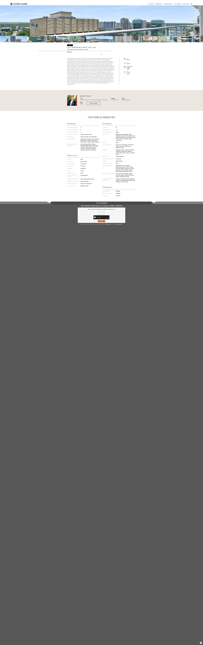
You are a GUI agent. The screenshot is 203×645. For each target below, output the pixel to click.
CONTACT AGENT (93, 103)
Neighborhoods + (168, 3)
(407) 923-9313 (114, 99)
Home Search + (159, 3)
